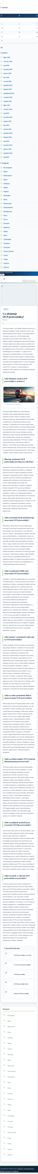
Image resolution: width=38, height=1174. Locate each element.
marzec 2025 (7, 121)
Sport (5, 235)
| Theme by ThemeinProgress (25, 1168)
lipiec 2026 (7, 57)
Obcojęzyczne (8, 211)
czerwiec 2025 (8, 109)
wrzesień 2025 (8, 97)
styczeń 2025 (7, 129)
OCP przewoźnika (19, 974)
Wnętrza (6, 263)
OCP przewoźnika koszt (21, 984)
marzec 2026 (7, 73)
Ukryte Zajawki (9, 251)
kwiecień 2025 (8, 117)
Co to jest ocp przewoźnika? (22, 965)
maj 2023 (6, 157)
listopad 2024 (8, 137)
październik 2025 (9, 93)
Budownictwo (8, 175)
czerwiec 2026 (8, 61)
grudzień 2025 (8, 85)
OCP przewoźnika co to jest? (22, 955)
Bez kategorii (8, 167)
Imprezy (6, 191)
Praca (5, 215)
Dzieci (5, 179)
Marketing (7, 195)
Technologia (7, 239)
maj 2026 (6, 65)
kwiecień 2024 (8, 145)
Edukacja (7, 183)
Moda (5, 199)
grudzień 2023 (8, 153)
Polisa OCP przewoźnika (21, 993)
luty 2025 (6, 125)
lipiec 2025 (7, 105)
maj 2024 (6, 141)
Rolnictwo (7, 227)
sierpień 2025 (8, 101)
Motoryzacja (7, 203)
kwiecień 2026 (8, 69)
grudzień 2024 (8, 133)
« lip (1, 47)
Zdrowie (6, 267)
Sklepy (6, 231)
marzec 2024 (7, 149)
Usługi (5, 259)
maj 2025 (6, 113)
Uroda (6, 255)
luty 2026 (6, 77)
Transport (7, 243)
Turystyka (7, 247)
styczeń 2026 (7, 81)
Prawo (6, 219)
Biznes (6, 171)
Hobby (6, 187)
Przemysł (6, 223)
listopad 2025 (8, 89)
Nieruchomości (8, 207)
